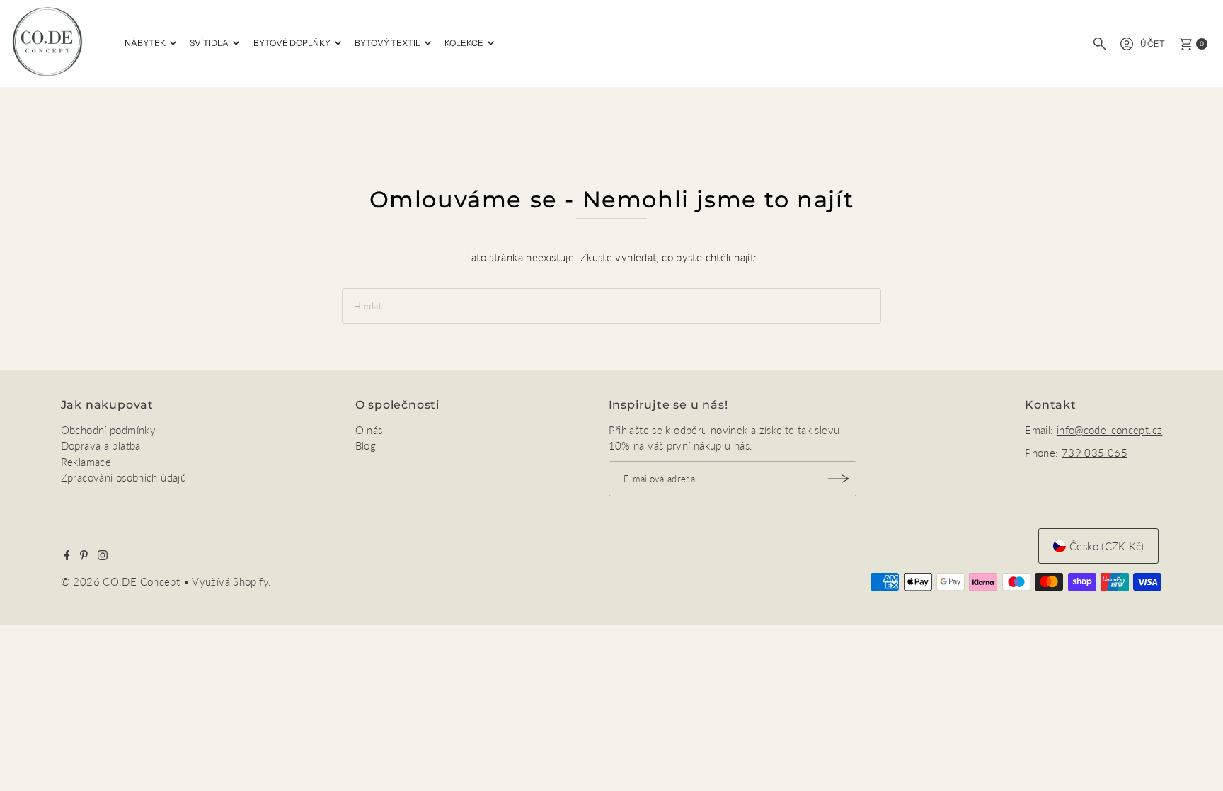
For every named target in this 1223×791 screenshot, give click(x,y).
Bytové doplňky (292, 43)
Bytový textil (387, 43)
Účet (1153, 43)
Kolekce (463, 43)
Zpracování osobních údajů (123, 477)
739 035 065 (1094, 452)
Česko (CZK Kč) (1106, 546)
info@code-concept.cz (1110, 429)
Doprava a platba (101, 445)
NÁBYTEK (145, 43)
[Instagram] (103, 556)
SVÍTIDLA (209, 43)
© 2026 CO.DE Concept (122, 581)
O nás (369, 429)
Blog (366, 445)
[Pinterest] (84, 556)
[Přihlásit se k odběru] (838, 478)
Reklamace (86, 461)
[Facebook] (67, 556)
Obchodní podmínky (108, 429)
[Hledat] (1099, 44)
